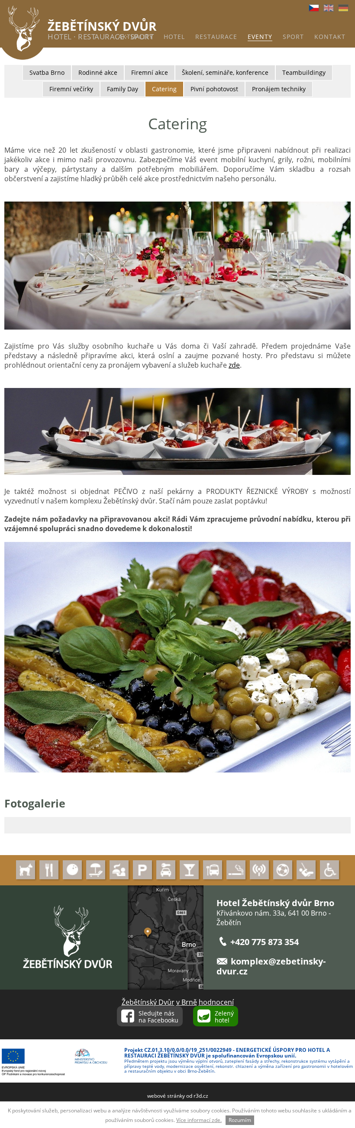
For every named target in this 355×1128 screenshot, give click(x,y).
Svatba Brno (47, 72)
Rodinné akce (97, 72)
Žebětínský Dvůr (148, 1002)
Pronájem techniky (279, 89)
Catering (164, 89)
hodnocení (216, 1002)
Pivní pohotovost (214, 89)
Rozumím (240, 1120)
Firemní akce (149, 72)
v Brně (186, 1002)
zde (234, 365)
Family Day (122, 89)
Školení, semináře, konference (225, 72)
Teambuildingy (304, 72)
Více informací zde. (199, 1120)
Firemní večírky (71, 89)
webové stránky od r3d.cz (177, 1095)
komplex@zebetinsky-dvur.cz (271, 966)
